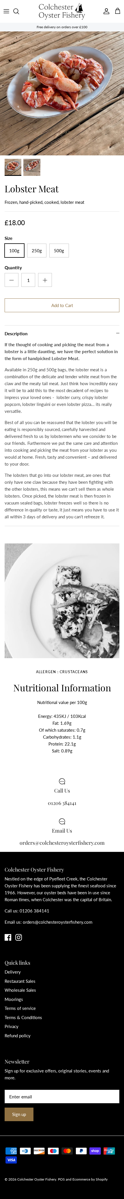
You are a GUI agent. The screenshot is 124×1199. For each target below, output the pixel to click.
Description (16, 333)
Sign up (19, 1114)
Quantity (13, 267)
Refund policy (18, 1035)
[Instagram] (18, 937)
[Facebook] (8, 937)
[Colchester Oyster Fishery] (62, 11)
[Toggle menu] (6, 11)
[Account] (105, 11)
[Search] (19, 11)
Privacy (11, 1026)
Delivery (13, 971)
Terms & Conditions (23, 1017)
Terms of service (20, 1008)
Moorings (14, 999)
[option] (62, 93)
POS (61, 1179)
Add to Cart (62, 305)
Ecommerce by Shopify (90, 1179)
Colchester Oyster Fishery (36, 1179)
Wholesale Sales (20, 990)
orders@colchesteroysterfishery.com (57, 922)
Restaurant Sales (20, 981)
